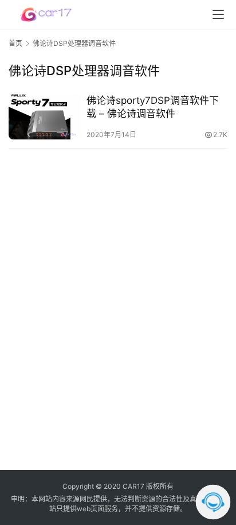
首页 (15, 43)
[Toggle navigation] (218, 14)
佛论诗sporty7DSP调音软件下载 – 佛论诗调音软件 (152, 107)
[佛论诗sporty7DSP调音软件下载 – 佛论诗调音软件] (45, 116)
